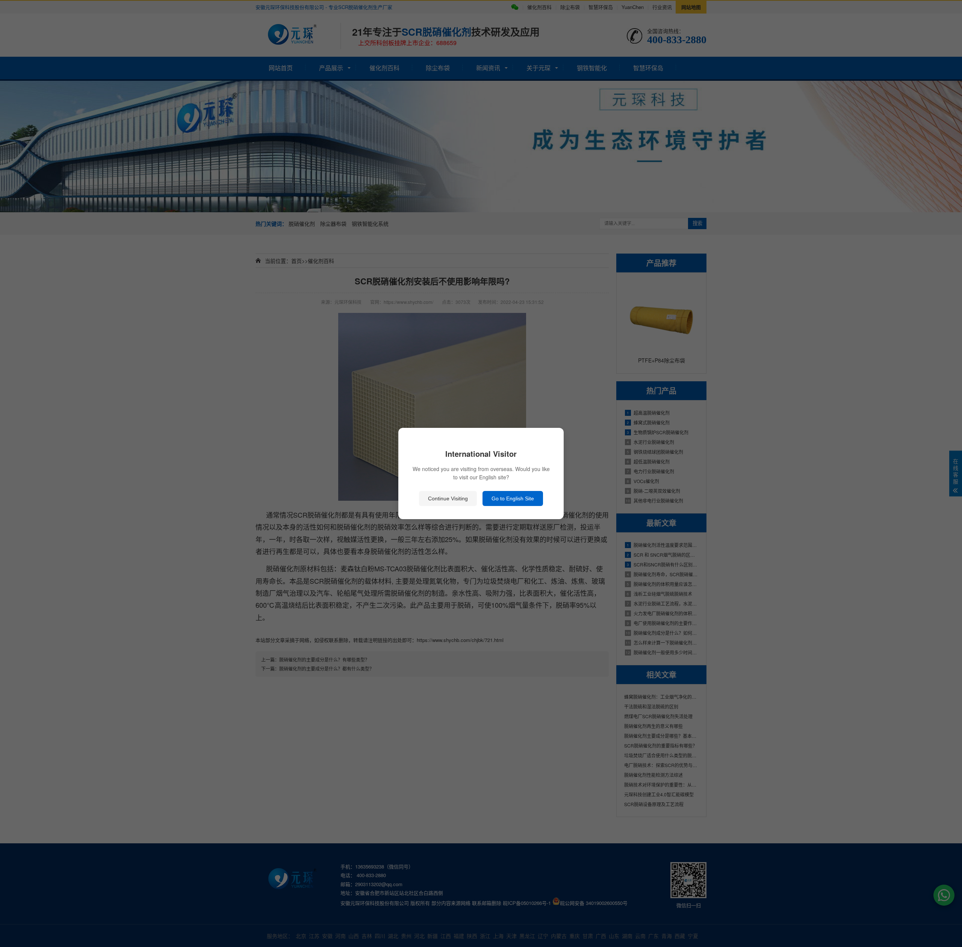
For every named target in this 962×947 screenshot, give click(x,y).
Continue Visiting (448, 498)
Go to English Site (513, 498)
